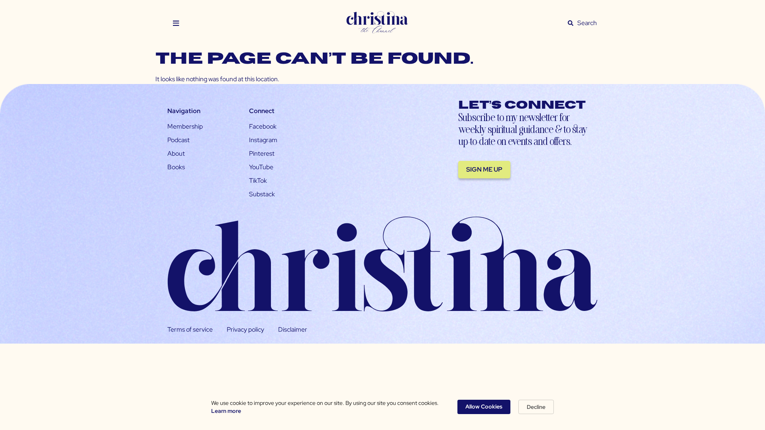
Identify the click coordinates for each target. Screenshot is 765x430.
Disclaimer (292, 329)
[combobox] (587, 23)
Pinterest (262, 153)
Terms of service (190, 329)
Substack (262, 194)
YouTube (261, 167)
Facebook (263, 126)
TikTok (258, 180)
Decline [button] (536, 406)
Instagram (263, 140)
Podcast (178, 140)
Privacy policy (245, 329)
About (176, 153)
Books (176, 167)
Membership (185, 126)
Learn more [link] (226, 410)
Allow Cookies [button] (483, 406)
